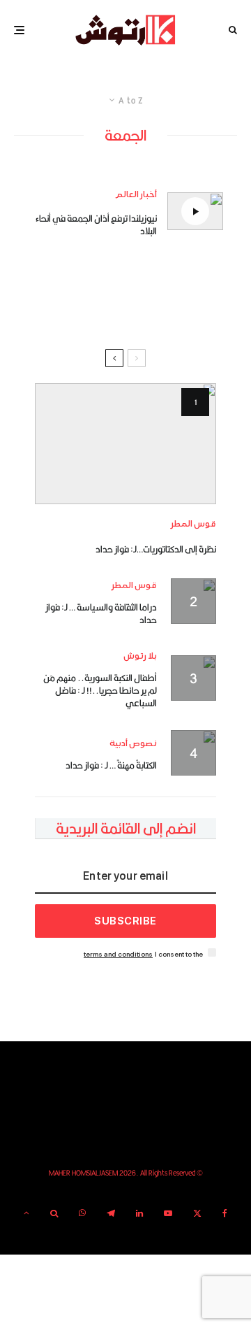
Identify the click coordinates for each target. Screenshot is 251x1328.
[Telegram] (111, 1213)
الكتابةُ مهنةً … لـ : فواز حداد (111, 765)
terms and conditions (118, 954)
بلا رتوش (140, 656)
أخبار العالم (136, 195)
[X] (197, 1213)
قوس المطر (193, 524)
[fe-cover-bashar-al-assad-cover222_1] (125, 443)
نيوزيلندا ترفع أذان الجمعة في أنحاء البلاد (96, 224)
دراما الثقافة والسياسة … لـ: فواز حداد (101, 613)
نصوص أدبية (133, 743)
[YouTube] (168, 1213)
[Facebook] (225, 1213)
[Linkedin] (139, 1213)
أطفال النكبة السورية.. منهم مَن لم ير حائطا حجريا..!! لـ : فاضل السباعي (100, 690)
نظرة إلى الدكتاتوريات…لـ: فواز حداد (156, 549)
